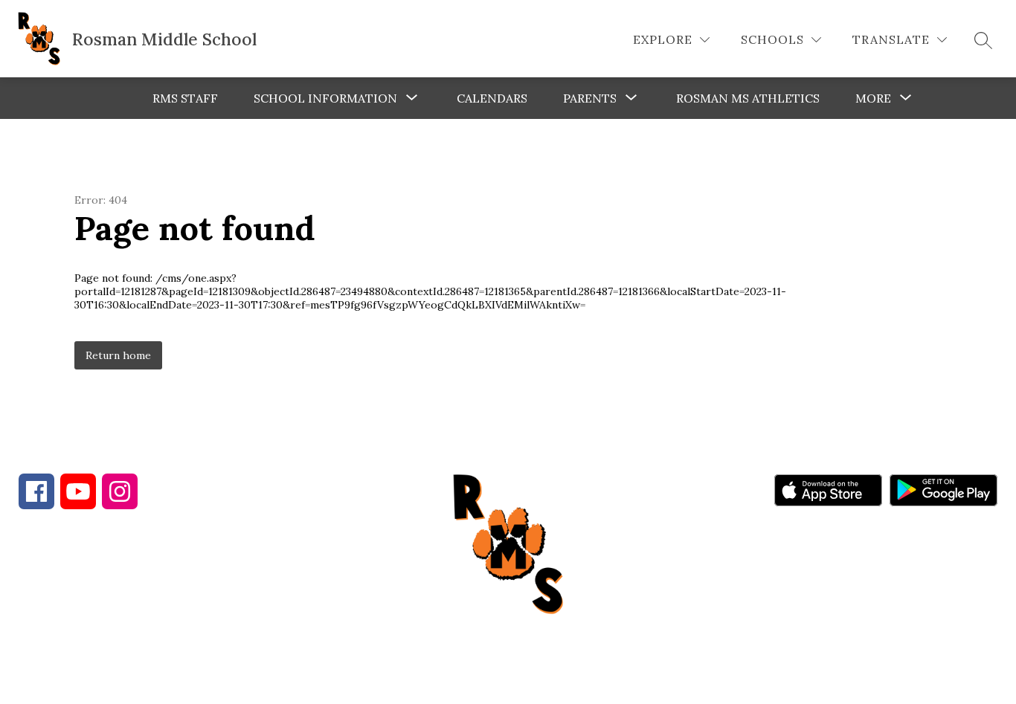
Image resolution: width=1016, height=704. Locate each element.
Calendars (492, 98)
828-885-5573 (281, 598)
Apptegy (539, 682)
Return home (118, 355)
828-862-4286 (150, 598)
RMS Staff (185, 98)
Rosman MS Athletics (748, 98)
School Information (325, 98)
